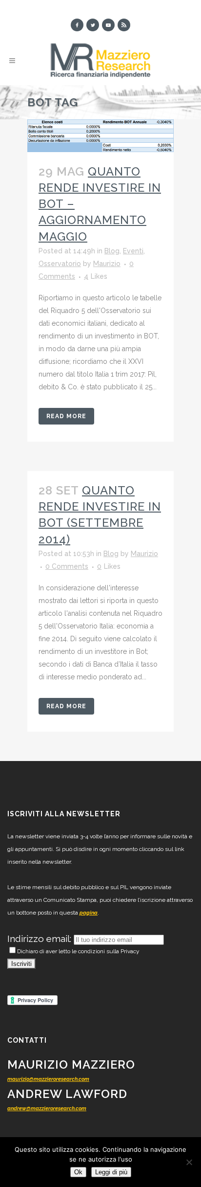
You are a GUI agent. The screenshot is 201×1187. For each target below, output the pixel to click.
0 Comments (66, 566)
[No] (189, 1162)
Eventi (133, 251)
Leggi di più (111, 1172)
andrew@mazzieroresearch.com (46, 1108)
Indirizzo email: (40, 938)
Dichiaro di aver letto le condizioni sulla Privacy (78, 951)
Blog (112, 251)
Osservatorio (60, 264)
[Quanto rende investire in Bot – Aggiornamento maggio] (100, 135)
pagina (89, 913)
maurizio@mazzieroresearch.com (48, 1079)
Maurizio (107, 264)
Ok (78, 1172)
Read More (66, 416)
